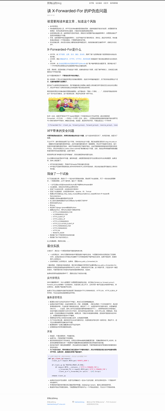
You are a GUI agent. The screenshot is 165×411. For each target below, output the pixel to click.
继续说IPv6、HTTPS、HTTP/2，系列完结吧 (75, 59)
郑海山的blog (54, 3)
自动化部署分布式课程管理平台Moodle (72, 63)
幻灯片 (106, 3)
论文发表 (99, 3)
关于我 (91, 3)
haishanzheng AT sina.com (56, 404)
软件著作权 (114, 3)
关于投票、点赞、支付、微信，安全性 (72, 54)
